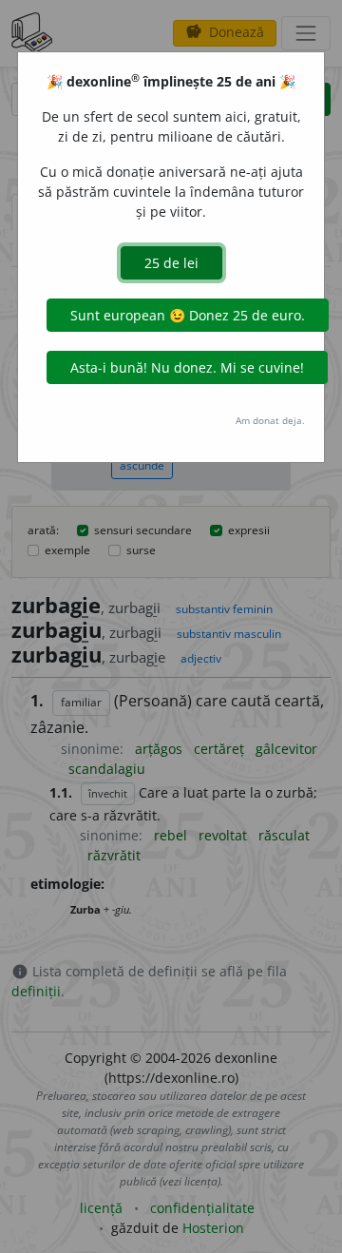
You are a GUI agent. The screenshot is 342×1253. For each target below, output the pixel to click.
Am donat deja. (270, 420)
